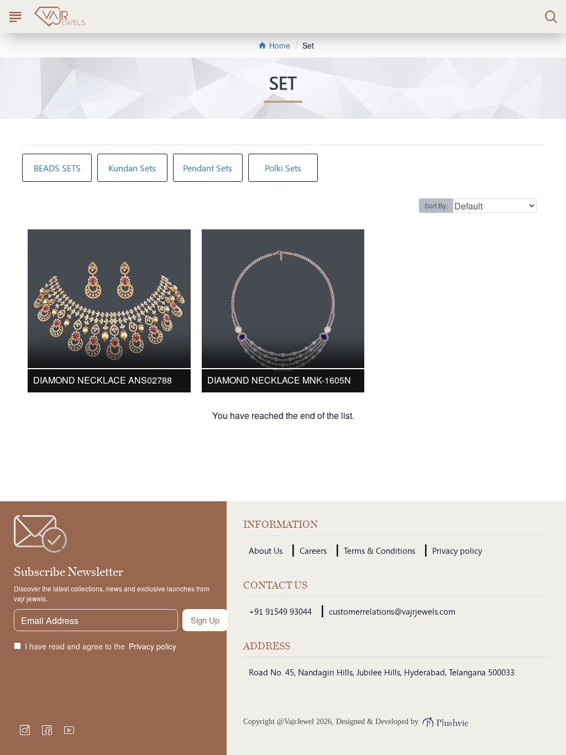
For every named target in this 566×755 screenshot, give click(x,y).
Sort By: (436, 205)
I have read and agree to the (100, 646)
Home (278, 45)
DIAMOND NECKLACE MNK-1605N (279, 380)
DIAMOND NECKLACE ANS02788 (102, 380)
